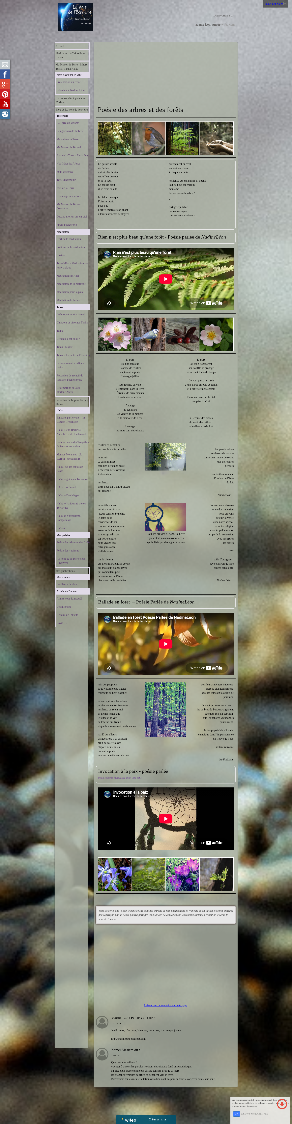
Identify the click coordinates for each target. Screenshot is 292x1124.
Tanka (60, 307)
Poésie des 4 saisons (68, 550)
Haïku (60, 410)
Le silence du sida (67, 584)
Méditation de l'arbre (68, 300)
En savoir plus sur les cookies (254, 1113)
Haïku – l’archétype (68, 495)
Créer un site (157, 1119)
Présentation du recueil (69, 82)
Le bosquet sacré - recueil (71, 314)
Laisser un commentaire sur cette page (165, 1005)
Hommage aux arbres (68, 196)
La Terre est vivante (68, 122)
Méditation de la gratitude (71, 283)
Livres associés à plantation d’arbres (71, 100)
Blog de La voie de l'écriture (72, 109)
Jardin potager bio (67, 224)
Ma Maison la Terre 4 (69, 147)
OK (236, 1113)
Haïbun (61, 528)
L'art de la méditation (69, 239)
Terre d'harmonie (66, 179)
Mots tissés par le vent (69, 74)
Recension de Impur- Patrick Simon (72, 402)
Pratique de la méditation (71, 247)
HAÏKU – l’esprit (66, 487)
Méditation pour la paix (70, 292)
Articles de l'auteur (67, 614)
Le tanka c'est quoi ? (68, 338)
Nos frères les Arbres (68, 163)
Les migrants (64, 606)
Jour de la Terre (65, 188)
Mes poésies (63, 535)
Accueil (60, 46)
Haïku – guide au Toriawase (72, 479)
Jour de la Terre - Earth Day (72, 155)
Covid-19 (62, 623)
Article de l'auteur (67, 591)
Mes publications (65, 571)
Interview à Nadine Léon (71, 90)
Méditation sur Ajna (68, 275)
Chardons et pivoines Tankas (73, 322)
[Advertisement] (71, 708)
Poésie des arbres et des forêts (73, 542)
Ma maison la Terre (67, 139)
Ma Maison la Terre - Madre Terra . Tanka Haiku (71, 66)
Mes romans (63, 577)
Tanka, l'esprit (65, 346)
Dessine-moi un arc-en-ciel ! (73, 216)
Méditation (63, 231)
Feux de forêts (65, 171)
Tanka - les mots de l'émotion (73, 355)
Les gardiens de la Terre (70, 131)
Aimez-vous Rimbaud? (69, 598)
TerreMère (62, 115)
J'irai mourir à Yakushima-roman (70, 55)
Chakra (61, 255)
